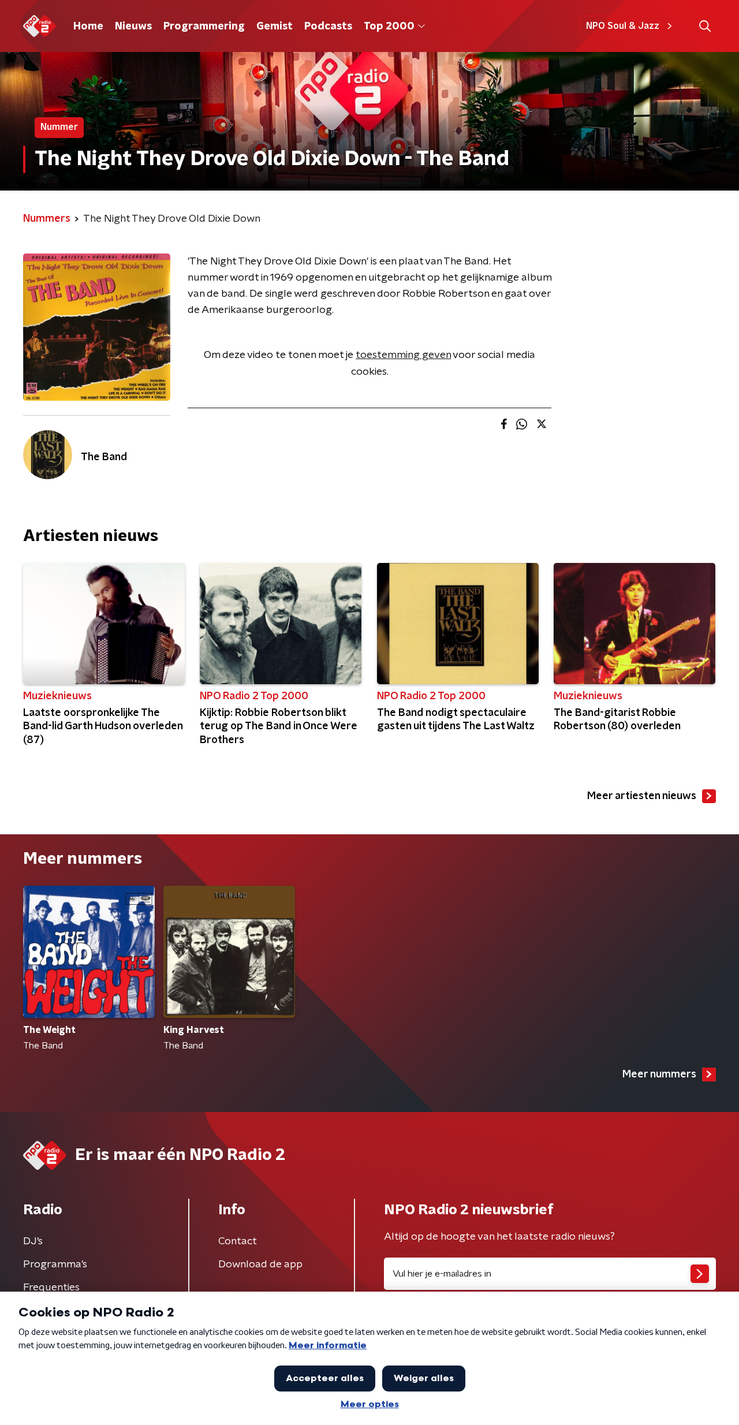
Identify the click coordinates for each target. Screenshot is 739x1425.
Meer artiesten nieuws (641, 796)
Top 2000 (389, 26)
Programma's (55, 1264)
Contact (237, 1241)
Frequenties (51, 1287)
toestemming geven (403, 355)
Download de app (260, 1264)
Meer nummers (659, 1074)
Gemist (274, 26)
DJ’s (33, 1241)
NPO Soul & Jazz (622, 26)
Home (88, 26)
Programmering (204, 26)
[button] (704, 26)
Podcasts (328, 26)
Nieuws (133, 26)
